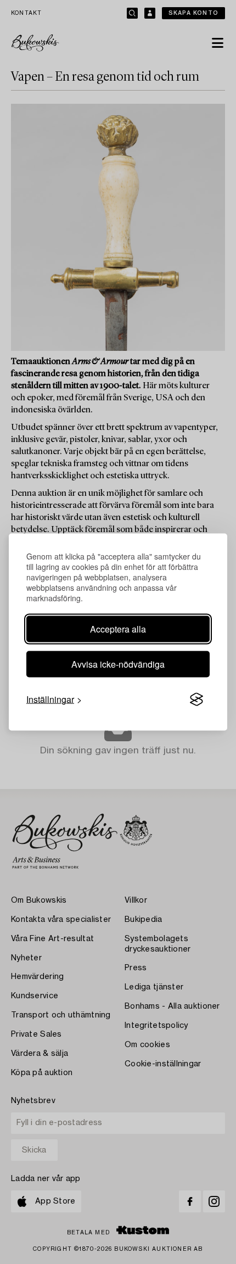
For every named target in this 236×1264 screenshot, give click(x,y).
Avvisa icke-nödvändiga (118, 664)
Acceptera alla (118, 629)
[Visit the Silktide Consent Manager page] (196, 699)
